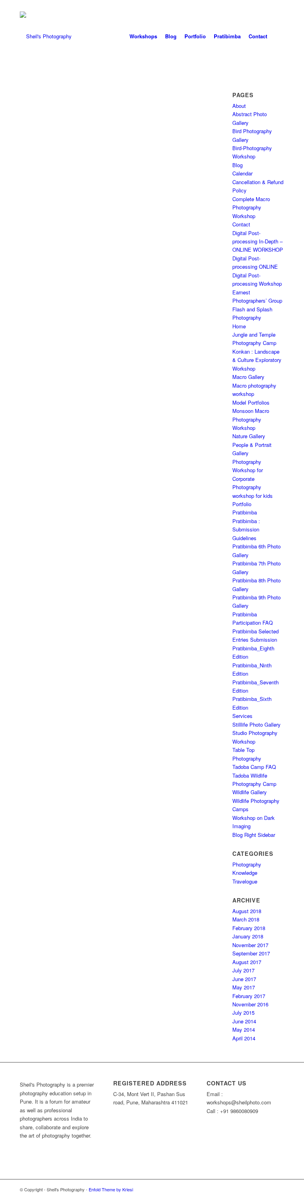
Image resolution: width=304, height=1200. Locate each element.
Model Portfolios (251, 402)
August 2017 (246, 962)
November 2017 (250, 945)
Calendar (242, 173)
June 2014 (244, 1021)
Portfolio (241, 504)
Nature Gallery (248, 436)
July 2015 (243, 1012)
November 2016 (250, 1004)
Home (239, 326)
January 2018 (247, 936)
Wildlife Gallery (249, 792)
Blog (237, 165)
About (239, 105)
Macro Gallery (248, 377)
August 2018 (246, 911)
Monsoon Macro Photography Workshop (250, 419)
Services (242, 716)
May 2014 (243, 1029)
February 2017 (248, 996)
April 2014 (243, 1038)
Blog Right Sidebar (253, 834)
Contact (241, 224)
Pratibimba (244, 512)
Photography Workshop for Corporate (247, 470)
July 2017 (243, 970)
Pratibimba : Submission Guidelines (246, 529)
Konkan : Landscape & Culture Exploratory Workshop (256, 360)
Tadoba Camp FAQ (254, 766)
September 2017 (251, 953)
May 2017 (243, 987)
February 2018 (248, 928)
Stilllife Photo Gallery (256, 724)
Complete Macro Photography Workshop (251, 207)
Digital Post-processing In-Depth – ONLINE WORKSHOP (257, 241)
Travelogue (244, 881)
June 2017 (244, 979)
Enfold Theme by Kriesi (111, 1189)
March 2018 (245, 919)
